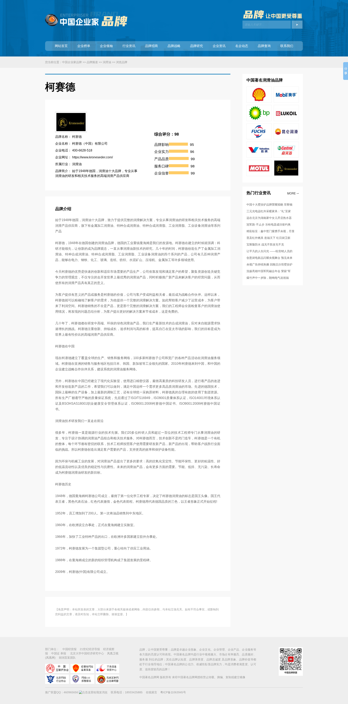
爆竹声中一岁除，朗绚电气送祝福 (267, 277)
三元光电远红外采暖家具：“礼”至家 (268, 211)
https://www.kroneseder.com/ (92, 157)
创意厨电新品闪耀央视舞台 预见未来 (269, 257)
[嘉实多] (286, 156)
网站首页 (61, 46)
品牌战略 (174, 46)
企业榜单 (83, 46)
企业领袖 (106, 46)
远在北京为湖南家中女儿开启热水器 (269, 217)
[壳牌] (259, 101)
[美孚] (286, 101)
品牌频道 (92, 62)
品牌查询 (264, 46)
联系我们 (286, 46)
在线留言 (151, 692)
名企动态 (241, 46)
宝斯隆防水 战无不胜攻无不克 (265, 244)
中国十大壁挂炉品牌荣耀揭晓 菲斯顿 (269, 204)
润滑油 (107, 62)
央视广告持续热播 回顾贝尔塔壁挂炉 (269, 264)
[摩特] (259, 175)
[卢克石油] (286, 120)
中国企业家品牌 (72, 62)
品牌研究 (196, 46)
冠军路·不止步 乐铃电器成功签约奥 (268, 224)
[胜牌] (259, 156)
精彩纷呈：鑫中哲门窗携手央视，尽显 (270, 231)
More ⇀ (293, 193)
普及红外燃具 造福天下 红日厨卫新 (268, 237)
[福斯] (259, 138)
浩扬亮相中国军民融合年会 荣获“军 (268, 271)
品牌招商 (151, 46)
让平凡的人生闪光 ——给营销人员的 (269, 251)
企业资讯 (219, 46)
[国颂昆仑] (286, 138)
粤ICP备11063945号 (173, 692)
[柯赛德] (286, 175)
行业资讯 (128, 46)
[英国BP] (259, 120)
